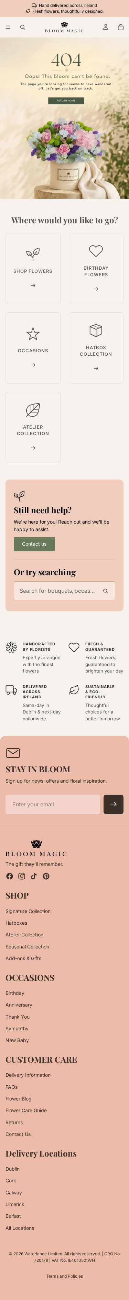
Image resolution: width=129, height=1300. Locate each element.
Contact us (34, 544)
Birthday (15, 993)
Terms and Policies (64, 1276)
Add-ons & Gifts (23, 958)
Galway (14, 1192)
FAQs (12, 1087)
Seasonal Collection (27, 946)
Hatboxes (16, 923)
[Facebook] (10, 876)
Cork (11, 1181)
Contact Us (18, 1134)
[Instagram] (22, 876)
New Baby (17, 1040)
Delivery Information (28, 1075)
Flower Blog (19, 1099)
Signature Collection (28, 911)
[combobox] (64, 591)
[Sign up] (113, 805)
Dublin (13, 1169)
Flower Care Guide (26, 1111)
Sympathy (17, 1028)
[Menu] (8, 27)
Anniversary (19, 1005)
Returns (14, 1122)
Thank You (18, 1017)
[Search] (22, 27)
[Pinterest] (46, 876)
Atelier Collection (24, 935)
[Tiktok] (34, 876)
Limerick (15, 1204)
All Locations (20, 1228)
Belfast (13, 1216)
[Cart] (120, 27)
